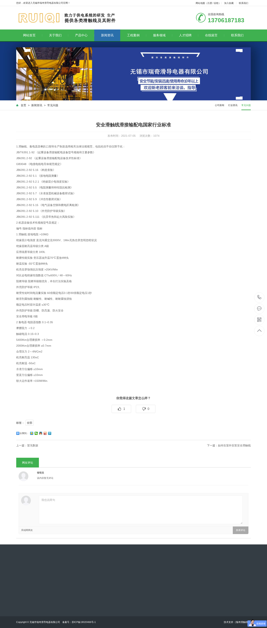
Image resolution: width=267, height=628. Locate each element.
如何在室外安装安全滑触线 (234, 445)
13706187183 (259, 297)
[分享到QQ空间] (31, 433)
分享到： (24, 433)
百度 (209, 3)
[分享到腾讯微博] (49, 433)
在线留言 (211, 35)
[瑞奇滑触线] (242, 622)
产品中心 (81, 35)
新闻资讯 (107, 35)
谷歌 (216, 3)
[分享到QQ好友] (40, 433)
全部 (29, 422)
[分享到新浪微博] (45, 433)
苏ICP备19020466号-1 (84, 622)
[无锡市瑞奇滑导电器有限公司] (66, 18)
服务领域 (159, 35)
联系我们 (243, 3)
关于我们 (55, 35)
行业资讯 (232, 105)
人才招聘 (185, 35)
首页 (23, 105)
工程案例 (133, 35)
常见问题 (52, 105)
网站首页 (29, 35)
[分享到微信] (36, 433)
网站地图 (200, 3)
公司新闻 (219, 105)
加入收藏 (229, 3)
